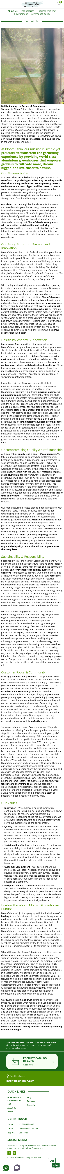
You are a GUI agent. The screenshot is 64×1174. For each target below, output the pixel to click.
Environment (21, 13)
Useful (10, 1111)
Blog (29, 1097)
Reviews (31, 1101)
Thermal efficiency (46, 10)
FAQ (9, 1104)
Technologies (27, 10)
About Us (13, 10)
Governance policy (40, 13)
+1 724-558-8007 (26, 1124)
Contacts (31, 1105)
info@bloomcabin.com (20, 1081)
